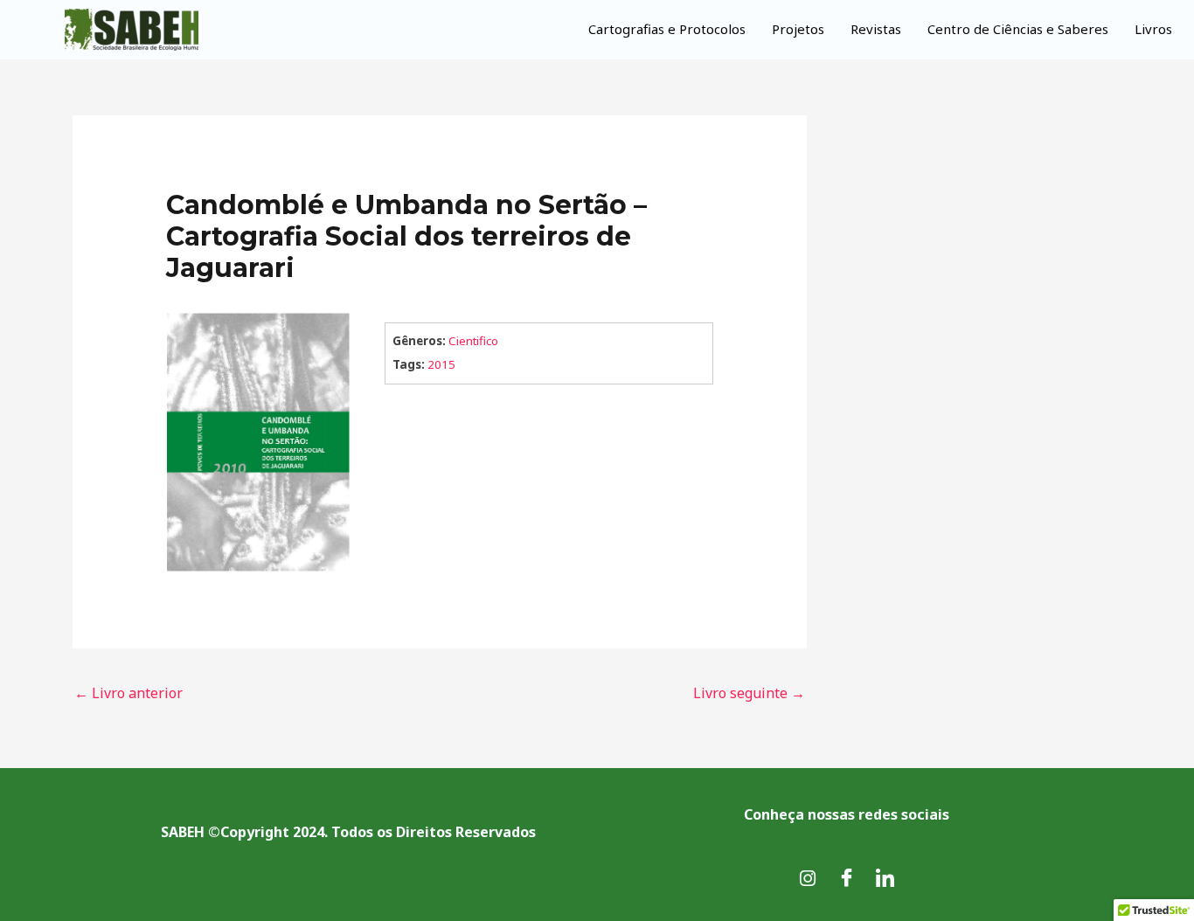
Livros (1153, 29)
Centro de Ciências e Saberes (1017, 29)
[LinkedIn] (884, 877)
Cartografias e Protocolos (667, 29)
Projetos (798, 29)
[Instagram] (808, 877)
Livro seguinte (749, 693)
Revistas (875, 29)
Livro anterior (128, 693)
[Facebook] (846, 877)
